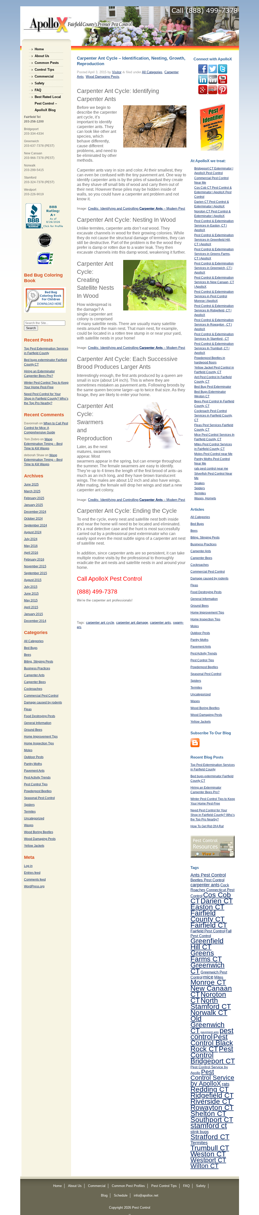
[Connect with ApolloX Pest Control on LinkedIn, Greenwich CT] (212, 83)
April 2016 (31, 552)
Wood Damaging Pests (40, 839)
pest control (211, 1033)
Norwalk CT (208, 1012)
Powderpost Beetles (38, 791)
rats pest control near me (211, 468)
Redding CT (209, 1089)
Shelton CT (208, 1113)
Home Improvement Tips (41, 736)
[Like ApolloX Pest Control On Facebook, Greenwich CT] (202, 72)
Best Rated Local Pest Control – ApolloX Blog (48, 97)
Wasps (28, 825)
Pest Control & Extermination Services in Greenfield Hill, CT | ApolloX (214, 239)
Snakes (199, 483)
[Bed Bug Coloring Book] (45, 311)
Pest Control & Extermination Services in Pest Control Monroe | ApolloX (214, 296)
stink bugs (199, 1131)
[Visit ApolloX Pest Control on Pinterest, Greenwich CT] (222, 93)
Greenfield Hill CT (207, 944)
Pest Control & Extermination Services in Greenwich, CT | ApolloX (214, 268)
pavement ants (210, 1032)
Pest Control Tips (36, 784)
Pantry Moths (33, 764)
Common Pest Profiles (128, 1186)
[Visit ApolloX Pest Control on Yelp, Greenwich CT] (212, 93)
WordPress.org (34, 886)
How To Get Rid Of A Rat (207, 826)
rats (225, 1084)
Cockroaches (33, 689)
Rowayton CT (212, 1107)
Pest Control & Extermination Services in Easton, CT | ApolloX (214, 225)
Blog (104, 1195)
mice (208, 977)
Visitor (116, 72)
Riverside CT (210, 1101)
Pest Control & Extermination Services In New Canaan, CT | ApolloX (214, 282)
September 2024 (35, 525)
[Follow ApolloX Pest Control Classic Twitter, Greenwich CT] (222, 72)
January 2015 (33, 614)
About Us (42, 56)
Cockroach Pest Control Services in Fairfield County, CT (213, 415)
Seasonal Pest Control (39, 798)
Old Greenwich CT (207, 1024)
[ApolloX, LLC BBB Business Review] (45, 227)
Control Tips (44, 69)
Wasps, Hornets (205, 498)
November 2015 (35, 566)
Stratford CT (209, 1137)
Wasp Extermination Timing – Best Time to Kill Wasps (43, 444)
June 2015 (31, 593)
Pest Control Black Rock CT (211, 1043)
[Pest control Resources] (212, 856)
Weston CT (208, 1154)
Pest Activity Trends (37, 777)
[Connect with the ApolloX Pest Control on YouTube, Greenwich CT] (222, 83)
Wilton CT (204, 1165)
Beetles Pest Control (207, 880)
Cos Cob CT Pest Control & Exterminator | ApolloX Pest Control (213, 192)
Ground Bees (33, 730)
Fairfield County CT (207, 916)
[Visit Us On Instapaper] (195, 746)
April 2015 (31, 607)
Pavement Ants (34, 770)
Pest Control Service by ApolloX (212, 1077)
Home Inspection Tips (39, 743)
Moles (28, 750)
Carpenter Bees (35, 682)
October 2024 (33, 518)
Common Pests (47, 63)
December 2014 (35, 621)
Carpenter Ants (34, 675)
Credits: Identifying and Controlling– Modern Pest (136, 208)
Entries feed (32, 872)
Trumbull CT (209, 1148)
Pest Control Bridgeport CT (212, 1055)
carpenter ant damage (132, 622)
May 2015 (31, 600)
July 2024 (30, 539)
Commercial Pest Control (41, 695)
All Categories (34, 641)
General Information (37, 723)
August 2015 (32, 580)
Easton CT (207, 907)
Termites (30, 811)
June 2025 (31, 484)
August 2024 (32, 532)
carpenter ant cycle (100, 622)
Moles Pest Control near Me (213, 454)
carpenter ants (160, 622)
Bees (27, 655)
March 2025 (32, 491)
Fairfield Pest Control (207, 931)
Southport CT (211, 1119)
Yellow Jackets (34, 845)
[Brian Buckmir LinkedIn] (202, 83)
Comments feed (35, 879)
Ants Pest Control (208, 875)
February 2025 (34, 498)
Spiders (29, 805)
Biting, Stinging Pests (38, 661)
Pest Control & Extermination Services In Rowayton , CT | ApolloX (214, 324)
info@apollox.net (146, 1195)
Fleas (28, 709)
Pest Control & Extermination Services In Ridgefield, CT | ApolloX (214, 310)
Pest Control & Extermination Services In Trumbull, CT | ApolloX (214, 348)
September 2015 (35, 573)
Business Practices (37, 668)
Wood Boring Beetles (38, 832)
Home (39, 49)
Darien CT (217, 901)
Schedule (120, 1195)
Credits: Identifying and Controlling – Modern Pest (136, 348)
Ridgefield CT (212, 1095)
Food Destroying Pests (39, 716)
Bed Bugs (30, 648)
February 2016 (34, 559)
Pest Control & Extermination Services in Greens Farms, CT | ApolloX (214, 254)
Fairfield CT (208, 925)
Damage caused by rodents (43, 702)
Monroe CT (208, 982)
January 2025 (33, 505)
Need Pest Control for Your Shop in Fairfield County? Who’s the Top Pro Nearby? (46, 398)
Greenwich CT (207, 968)
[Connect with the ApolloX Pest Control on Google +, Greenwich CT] (203, 93)
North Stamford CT (210, 1003)
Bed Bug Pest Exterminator (212, 386)
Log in (28, 866)
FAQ (38, 90)
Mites (218, 977)
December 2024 (35, 512)
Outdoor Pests (34, 757)
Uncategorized (34, 818)
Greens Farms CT (206, 956)
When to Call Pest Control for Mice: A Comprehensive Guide (46, 428)
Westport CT (208, 1159)
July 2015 (30, 587)
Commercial (44, 76)
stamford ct (208, 1126)
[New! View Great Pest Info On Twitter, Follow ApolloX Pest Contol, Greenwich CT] (212, 72)
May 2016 (31, 546)
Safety (39, 83)
